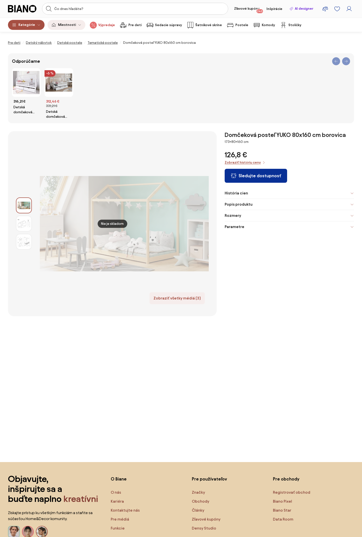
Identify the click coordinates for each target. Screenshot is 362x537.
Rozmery (233, 215)
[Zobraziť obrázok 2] (24, 224)
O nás (116, 492)
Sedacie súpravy (168, 25)
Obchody (200, 501)
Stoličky (294, 25)
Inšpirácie (274, 9)
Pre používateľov (209, 479)
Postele (241, 25)
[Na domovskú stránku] (23, 9)
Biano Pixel (282, 501)
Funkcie (118, 528)
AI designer (304, 8)
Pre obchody (286, 479)
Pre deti (135, 25)
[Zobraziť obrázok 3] (24, 242)
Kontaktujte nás (125, 510)
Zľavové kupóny (248, 10)
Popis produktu (239, 204)
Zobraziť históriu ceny (243, 162)
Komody (268, 25)
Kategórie (26, 25)
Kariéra (117, 501)
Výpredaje (106, 25)
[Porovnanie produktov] (325, 9)
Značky (198, 492)
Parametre (234, 227)
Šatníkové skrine (208, 25)
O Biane (119, 479)
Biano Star (282, 510)
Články (198, 510)
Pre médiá (120, 519)
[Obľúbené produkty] (337, 9)
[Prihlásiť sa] (349, 9)
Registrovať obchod (291, 492)
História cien (236, 193)
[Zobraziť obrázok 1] (24, 205)
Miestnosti (67, 25)
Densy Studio (204, 528)
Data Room (283, 519)
